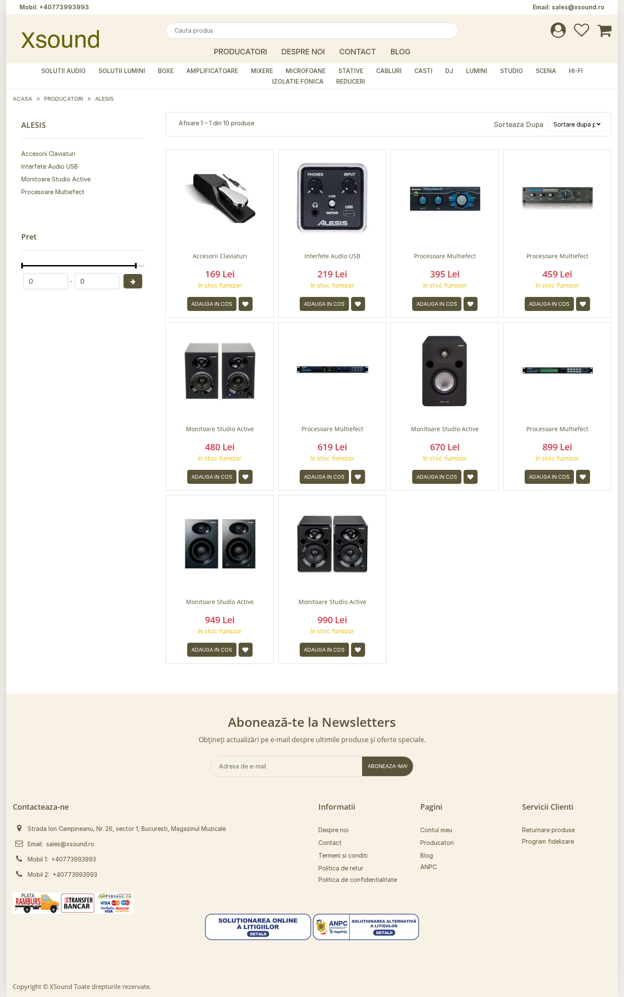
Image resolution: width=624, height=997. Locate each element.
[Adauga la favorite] (246, 304)
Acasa (22, 98)
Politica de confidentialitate (357, 879)
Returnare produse (548, 829)
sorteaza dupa (518, 124)
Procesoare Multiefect (52, 191)
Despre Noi (303, 51)
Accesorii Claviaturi (48, 153)
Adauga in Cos (211, 304)
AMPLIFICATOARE (212, 70)
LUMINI (476, 70)
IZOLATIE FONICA (297, 81)
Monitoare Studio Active (55, 179)
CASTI (423, 70)
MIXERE (262, 70)
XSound (61, 986)
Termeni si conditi (343, 855)
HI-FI (576, 70)
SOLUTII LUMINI (121, 70)
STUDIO (511, 70)
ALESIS (104, 98)
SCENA (546, 70)
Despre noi (333, 829)
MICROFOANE (306, 70)
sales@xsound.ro (578, 7)
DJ (449, 70)
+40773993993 (64, 7)
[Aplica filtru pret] (133, 281)
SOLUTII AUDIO (63, 70)
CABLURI (389, 70)
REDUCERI (350, 81)
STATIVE (350, 70)
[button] (258, 925)
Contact (357, 51)
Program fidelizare (548, 841)
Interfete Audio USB (49, 166)
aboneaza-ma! (388, 766)
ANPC (428, 866)
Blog (400, 51)
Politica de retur (340, 868)
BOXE (166, 70)
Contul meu (436, 829)
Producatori (240, 51)
